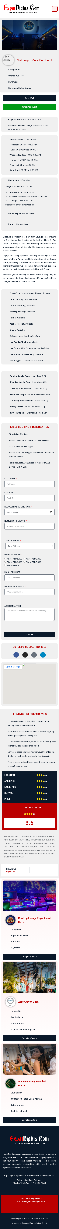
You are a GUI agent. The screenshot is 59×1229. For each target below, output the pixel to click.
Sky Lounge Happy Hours (21, 847)
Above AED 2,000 (33, 559)
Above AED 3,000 (14, 562)
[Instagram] (22, 1208)
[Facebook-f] (16, 1208)
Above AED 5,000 (33, 562)
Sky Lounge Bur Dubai (41, 840)
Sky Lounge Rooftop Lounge (41, 853)
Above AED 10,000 (15, 565)
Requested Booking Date (17, 507)
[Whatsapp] (33, 1208)
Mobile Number (12, 572)
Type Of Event (11, 541)
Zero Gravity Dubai (28, 1001)
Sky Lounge (9, 836)
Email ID (8, 493)
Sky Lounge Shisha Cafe (14, 857)
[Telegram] (39, 1208)
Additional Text (12, 606)
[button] (55, 9)
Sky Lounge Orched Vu (24, 850)
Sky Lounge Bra (22, 840)
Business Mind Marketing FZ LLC (41, 1175)
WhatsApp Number (14, 586)
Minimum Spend (12, 555)
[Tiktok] (28, 1208)
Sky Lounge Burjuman (32, 843)
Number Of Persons (15, 521)
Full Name (10, 479)
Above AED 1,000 (14, 559)
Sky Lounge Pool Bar (19, 853)
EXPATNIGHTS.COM (41, 1219)
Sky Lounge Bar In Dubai (26, 836)
